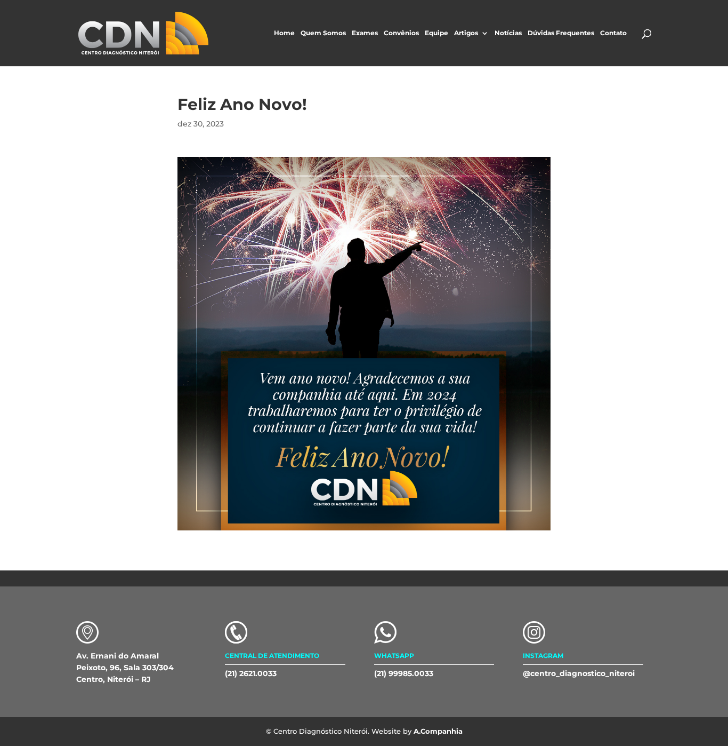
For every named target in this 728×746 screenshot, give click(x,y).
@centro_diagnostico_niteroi (579, 673)
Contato (613, 33)
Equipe (436, 33)
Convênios (401, 33)
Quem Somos (323, 33)
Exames (365, 33)
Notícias (508, 33)
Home (284, 33)
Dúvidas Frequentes (561, 33)
